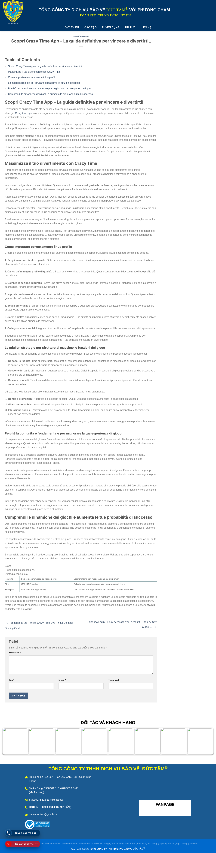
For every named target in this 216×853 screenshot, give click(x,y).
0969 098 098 (50, 807)
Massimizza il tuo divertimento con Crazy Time (34, 71)
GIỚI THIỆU (72, 27)
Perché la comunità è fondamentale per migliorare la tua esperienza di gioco (50, 88)
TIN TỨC (130, 27)
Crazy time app (23, 113)
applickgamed (81, 36)
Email (62, 680)
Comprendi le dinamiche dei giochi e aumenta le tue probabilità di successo (50, 94)
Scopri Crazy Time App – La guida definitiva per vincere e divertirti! (45, 66)
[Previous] (10, 742)
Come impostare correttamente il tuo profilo (32, 77)
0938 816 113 (43, 799)
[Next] (205, 742)
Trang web (114, 680)
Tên (11, 680)
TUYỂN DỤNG (110, 27)
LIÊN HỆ (146, 27)
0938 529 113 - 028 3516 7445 (61, 788)
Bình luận (15, 652)
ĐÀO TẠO (90, 27)
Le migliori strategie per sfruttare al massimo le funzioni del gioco (44, 82)
